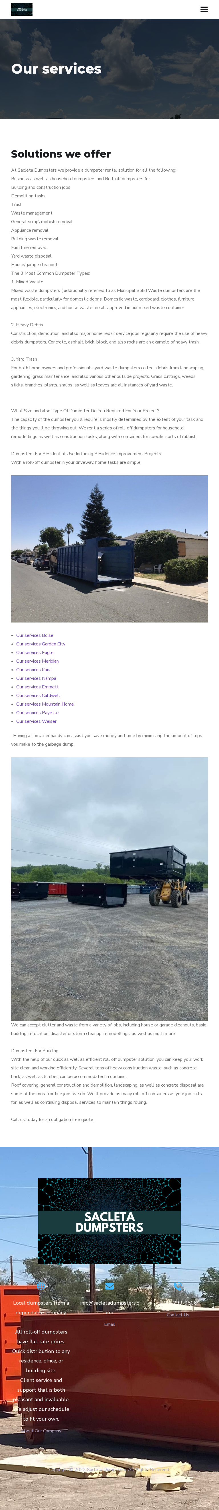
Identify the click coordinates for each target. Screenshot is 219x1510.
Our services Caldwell (38, 695)
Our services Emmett (37, 687)
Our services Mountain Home (45, 704)
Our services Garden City (40, 644)
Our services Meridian (37, 661)
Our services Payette (37, 713)
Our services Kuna (34, 670)
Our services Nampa (36, 678)
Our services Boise (34, 635)
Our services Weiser (36, 721)
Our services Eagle (35, 652)
